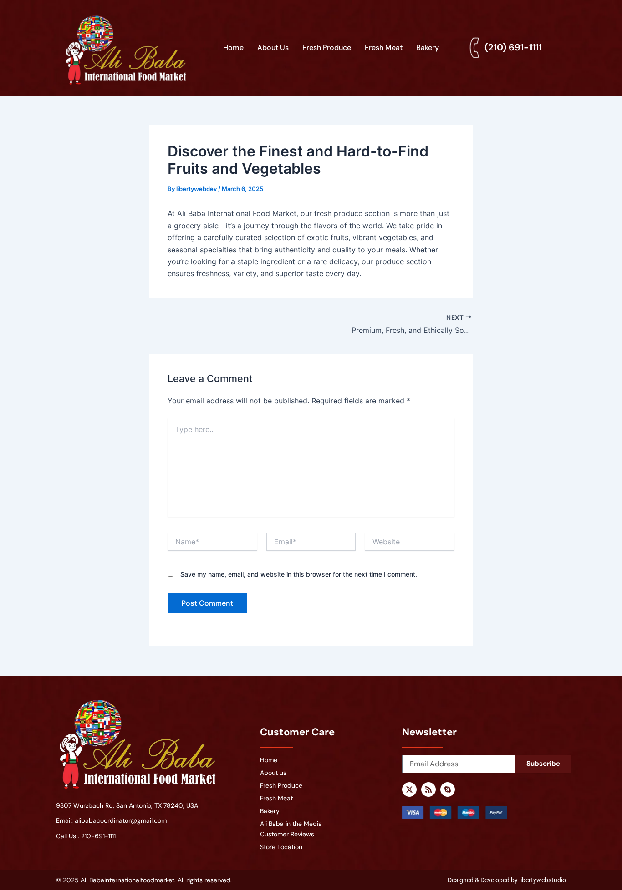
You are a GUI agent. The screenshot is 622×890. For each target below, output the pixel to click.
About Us (273, 47)
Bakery (427, 47)
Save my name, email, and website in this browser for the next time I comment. (298, 574)
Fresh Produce (326, 47)
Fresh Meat (384, 47)
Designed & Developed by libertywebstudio (507, 880)
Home (233, 47)
